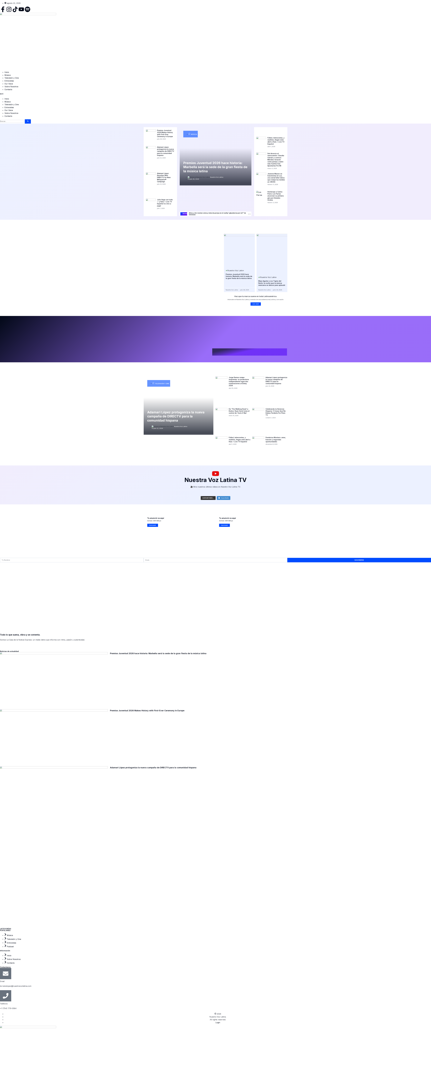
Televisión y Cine (11, 78)
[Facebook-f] (3, 9)
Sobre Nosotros (11, 86)
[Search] (28, 121)
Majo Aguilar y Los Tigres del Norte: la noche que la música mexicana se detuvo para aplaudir (271, 283)
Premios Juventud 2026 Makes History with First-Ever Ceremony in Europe (165, 133)
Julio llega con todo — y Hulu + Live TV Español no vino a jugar (165, 203)
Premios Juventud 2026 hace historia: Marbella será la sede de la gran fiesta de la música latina (215, 167)
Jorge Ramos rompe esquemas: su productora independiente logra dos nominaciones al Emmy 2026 (239, 381)
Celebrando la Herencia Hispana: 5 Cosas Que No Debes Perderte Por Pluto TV (276, 412)
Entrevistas (9, 81)
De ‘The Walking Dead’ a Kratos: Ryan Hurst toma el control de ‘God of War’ (239, 411)
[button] (215, 94)
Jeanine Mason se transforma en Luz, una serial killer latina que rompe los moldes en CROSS (276, 178)
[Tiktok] (15, 9)
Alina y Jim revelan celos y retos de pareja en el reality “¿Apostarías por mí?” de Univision (217, 213)
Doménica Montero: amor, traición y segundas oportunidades (276, 439)
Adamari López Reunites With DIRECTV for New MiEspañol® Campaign (164, 177)
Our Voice (8, 84)
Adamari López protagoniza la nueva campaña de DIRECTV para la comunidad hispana (165, 151)
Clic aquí (255, 304)
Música (7, 75)
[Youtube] (21, 9)
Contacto (8, 89)
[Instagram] (9, 9)
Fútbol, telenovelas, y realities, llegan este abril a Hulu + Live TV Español (275, 141)
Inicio (6, 72)
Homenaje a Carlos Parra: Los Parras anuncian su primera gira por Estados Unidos (275, 196)
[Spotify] (27, 9)
